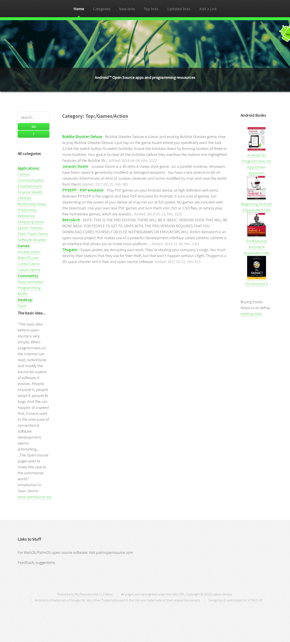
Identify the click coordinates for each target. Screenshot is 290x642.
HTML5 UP (255, 600)
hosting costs (251, 313)
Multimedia (27, 204)
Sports (23, 227)
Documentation (31, 281)
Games (104, 116)
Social (39, 221)
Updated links (178, 8)
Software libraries (32, 239)
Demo (43, 233)
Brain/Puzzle (28, 257)
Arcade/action (29, 251)
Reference (26, 215)
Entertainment (30, 186)
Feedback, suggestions (36, 562)
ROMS (23, 293)
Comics (24, 174)
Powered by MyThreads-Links (77, 594)
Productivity (27, 209)
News (41, 204)
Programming (29, 287)
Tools (22, 233)
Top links (151, 8)
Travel (32, 233)
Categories (101, 8)
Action (121, 116)
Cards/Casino (29, 263)
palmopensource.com (114, 552)
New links (127, 8)
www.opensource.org (34, 496)
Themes (36, 227)
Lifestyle (24, 198)
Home (78, 8)
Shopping (26, 221)
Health (36, 192)
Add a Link (208, 8)
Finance (24, 192)
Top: (90, 116)
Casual (23, 269)
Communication (31, 180)
